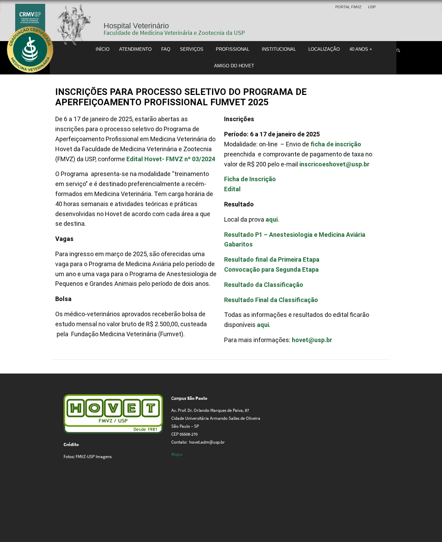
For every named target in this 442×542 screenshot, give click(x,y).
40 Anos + (360, 49)
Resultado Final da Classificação (271, 299)
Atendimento (135, 49)
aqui (272, 219)
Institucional (279, 49)
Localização (324, 49)
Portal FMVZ (348, 7)
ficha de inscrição (335, 144)
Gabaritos (238, 244)
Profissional (232, 49)
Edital (232, 189)
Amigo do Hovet (234, 66)
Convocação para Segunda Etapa (271, 269)
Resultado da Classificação (263, 284)
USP (372, 7)
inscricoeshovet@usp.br (334, 164)
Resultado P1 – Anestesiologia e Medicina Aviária (294, 234)
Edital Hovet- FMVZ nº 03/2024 (170, 159)
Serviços (191, 49)
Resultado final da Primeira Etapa (271, 259)
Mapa (176, 454)
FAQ (165, 49)
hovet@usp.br (312, 339)
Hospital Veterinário (136, 25)
